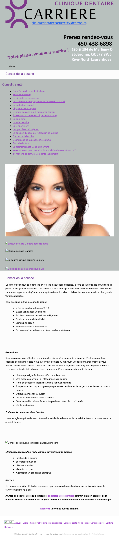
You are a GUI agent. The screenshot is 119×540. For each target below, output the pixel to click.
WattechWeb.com (99, 534)
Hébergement (67, 534)
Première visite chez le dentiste (28, 91)
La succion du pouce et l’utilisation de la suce (35, 132)
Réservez (45, 508)
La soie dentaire (21, 122)
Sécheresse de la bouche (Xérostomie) (32, 139)
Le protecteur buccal (23, 104)
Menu (12, 66)
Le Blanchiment (21, 125)
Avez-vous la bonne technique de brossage (35, 115)
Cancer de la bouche (23, 136)
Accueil (18, 522)
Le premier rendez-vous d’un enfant (31, 146)
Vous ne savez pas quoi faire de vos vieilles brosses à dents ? (44, 150)
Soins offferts (28, 522)
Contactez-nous (97, 522)
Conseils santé (70, 522)
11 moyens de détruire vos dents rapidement (35, 153)
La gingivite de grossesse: (26, 97)
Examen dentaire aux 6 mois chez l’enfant (34, 111)
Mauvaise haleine (22, 94)
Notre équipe (83, 522)
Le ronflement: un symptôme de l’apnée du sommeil (39, 101)
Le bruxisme (19, 118)
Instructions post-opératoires (49, 522)
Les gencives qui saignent (26, 129)
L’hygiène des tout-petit (24, 108)
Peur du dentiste (21, 143)
